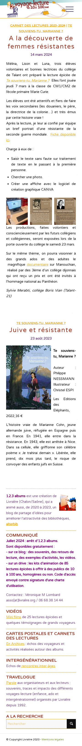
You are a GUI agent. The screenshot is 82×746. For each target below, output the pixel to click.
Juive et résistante (41, 330)
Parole (11, 683)
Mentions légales (53, 739)
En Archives (15, 644)
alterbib (12, 524)
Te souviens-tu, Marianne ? (27, 80)
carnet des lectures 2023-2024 (37, 25)
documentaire (38, 264)
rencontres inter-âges (38, 666)
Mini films (13, 617)
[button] (17, 211)
